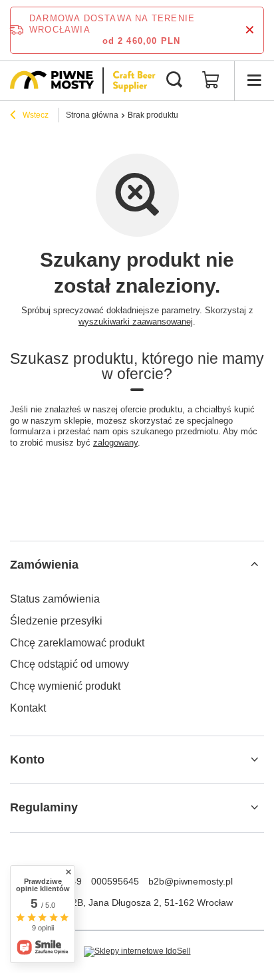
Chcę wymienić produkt (65, 686)
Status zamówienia (55, 599)
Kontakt (28, 708)
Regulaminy (44, 807)
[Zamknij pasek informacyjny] (249, 30)
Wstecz (35, 115)
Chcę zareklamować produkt (77, 642)
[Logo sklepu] (83, 80)
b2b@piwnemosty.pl (190, 881)
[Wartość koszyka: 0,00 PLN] (211, 80)
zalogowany (115, 443)
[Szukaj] (174, 80)
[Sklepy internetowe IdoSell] (137, 951)
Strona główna (92, 115)
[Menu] (254, 80)
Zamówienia (44, 564)
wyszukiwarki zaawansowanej (135, 322)
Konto (27, 759)
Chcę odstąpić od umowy (69, 664)
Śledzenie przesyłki (56, 620)
